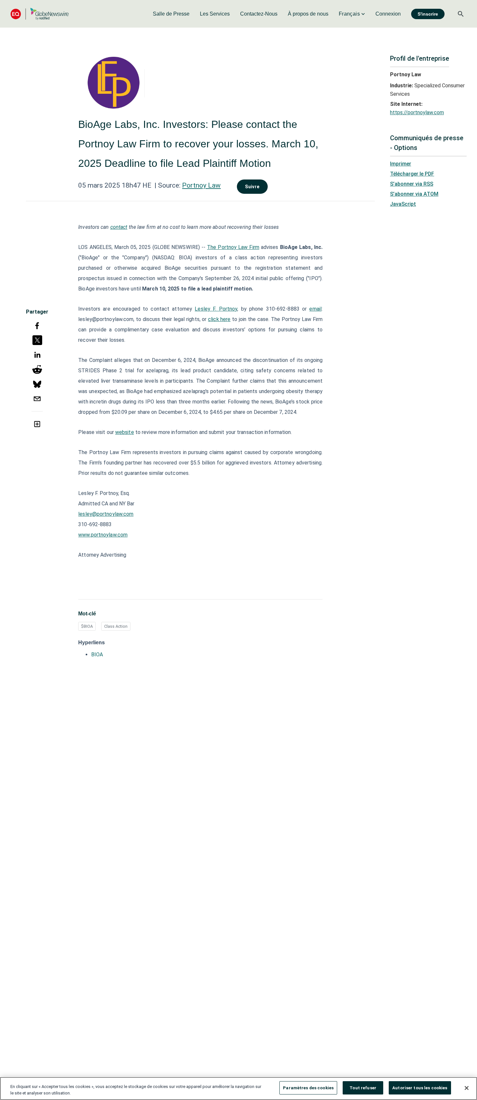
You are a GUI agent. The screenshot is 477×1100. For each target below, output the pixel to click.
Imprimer (400, 164)
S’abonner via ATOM (414, 194)
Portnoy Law (201, 185)
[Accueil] (39, 13)
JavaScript (403, 204)
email (315, 309)
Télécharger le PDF (412, 174)
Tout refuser (362, 1087)
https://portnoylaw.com (417, 112)
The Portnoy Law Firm (233, 247)
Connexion (388, 14)
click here (219, 319)
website (124, 432)
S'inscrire (428, 14)
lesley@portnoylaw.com (105, 514)
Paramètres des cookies (308, 1087)
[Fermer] (466, 1088)
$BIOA (87, 626)
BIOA (97, 654)
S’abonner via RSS (411, 184)
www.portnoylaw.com (103, 535)
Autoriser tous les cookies (419, 1087)
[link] (171, 13)
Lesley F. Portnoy (216, 309)
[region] (238, 1088)
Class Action (116, 626)
